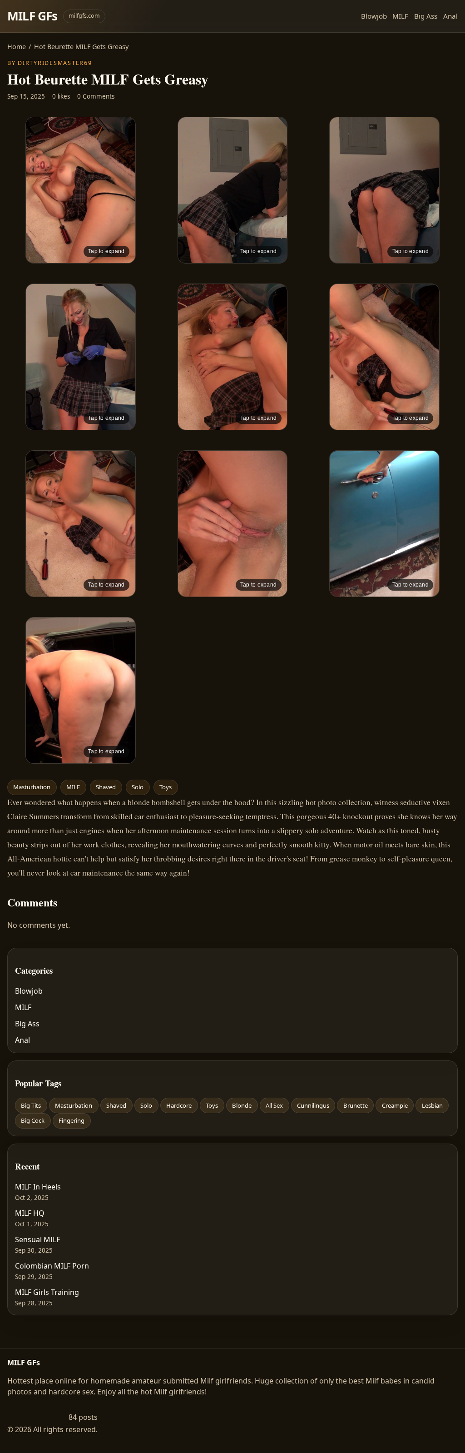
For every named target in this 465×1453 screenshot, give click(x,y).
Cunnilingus (313, 1105)
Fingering (71, 1120)
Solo (137, 787)
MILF (400, 15)
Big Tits (31, 1105)
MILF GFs (32, 16)
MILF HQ (30, 1213)
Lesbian (432, 1105)
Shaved (106, 787)
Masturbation (31, 787)
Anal (450, 15)
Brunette (355, 1105)
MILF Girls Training (47, 1292)
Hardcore (179, 1105)
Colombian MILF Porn (52, 1266)
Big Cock (33, 1120)
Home (16, 46)
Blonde (242, 1105)
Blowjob (374, 15)
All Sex (274, 1105)
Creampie (395, 1105)
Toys (165, 787)
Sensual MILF (37, 1239)
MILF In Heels (38, 1187)
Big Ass (425, 15)
